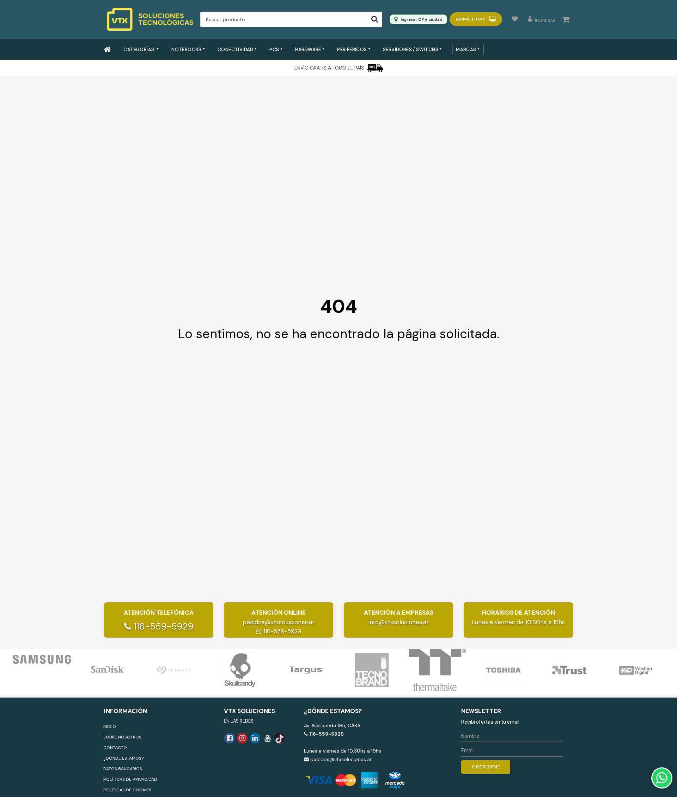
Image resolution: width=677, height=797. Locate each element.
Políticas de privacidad (130, 779)
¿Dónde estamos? (123, 758)
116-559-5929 (162, 626)
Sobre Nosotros (122, 737)
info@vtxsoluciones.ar (398, 622)
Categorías (139, 50)
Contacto (115, 747)
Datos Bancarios (122, 769)
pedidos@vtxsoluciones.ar (279, 622)
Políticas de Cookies (127, 790)
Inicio (109, 726)
